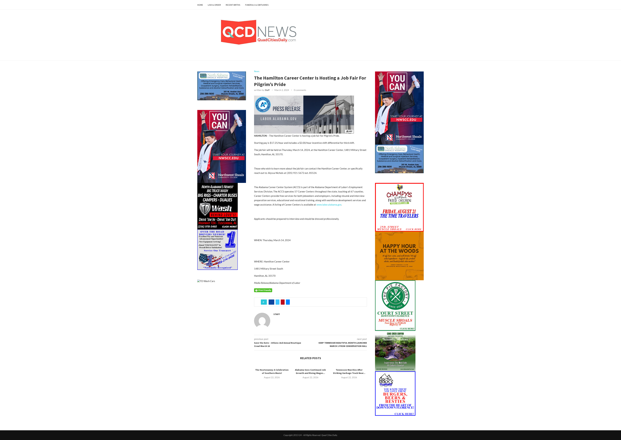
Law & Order (214, 4)
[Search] (422, 5)
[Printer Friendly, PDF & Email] (263, 290)
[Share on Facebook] (271, 302)
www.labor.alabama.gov (328, 204)
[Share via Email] (288, 302)
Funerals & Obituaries (257, 4)
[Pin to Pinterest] (283, 302)
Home (200, 4)
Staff (267, 90)
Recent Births (233, 4)
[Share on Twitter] (277, 302)
